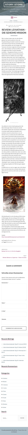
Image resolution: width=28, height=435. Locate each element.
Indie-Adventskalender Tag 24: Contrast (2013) (14, 344)
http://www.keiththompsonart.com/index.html (13, 237)
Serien (4, 407)
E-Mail (4, 311)
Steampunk (9, 242)
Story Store (14, 4)
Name (3, 303)
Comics (5, 388)
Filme (4, 391)
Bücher (9, 240)
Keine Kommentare (14, 26)
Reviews (14, 240)
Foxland (15, 431)
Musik (4, 397)
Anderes (5, 378)
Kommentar (5, 282)
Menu (15, 17)
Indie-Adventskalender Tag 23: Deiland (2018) (14, 347)
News (4, 401)
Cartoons (5, 384)
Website (4, 319)
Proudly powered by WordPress (9, 430)
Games (4, 394)
